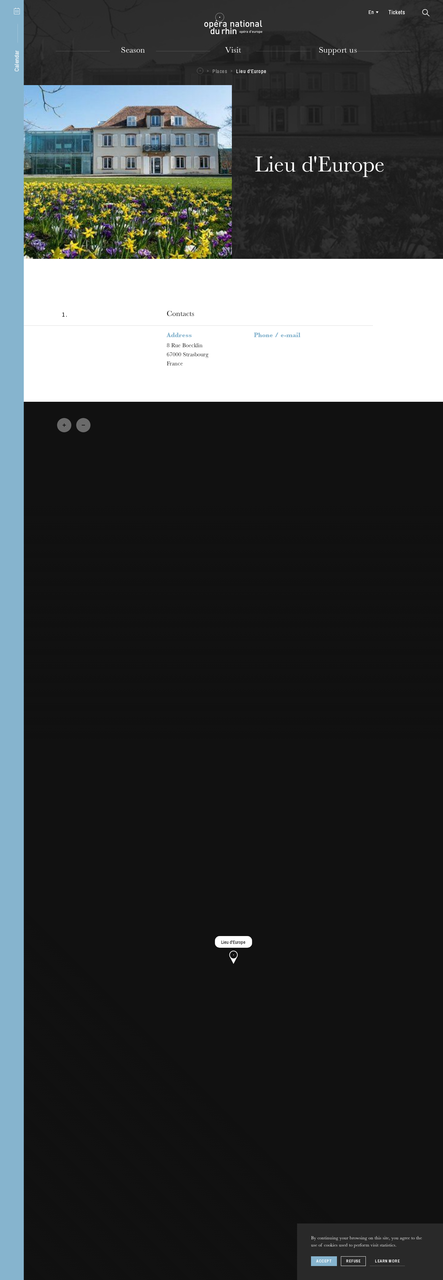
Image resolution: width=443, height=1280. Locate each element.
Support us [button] (338, 51)
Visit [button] (233, 51)
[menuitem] (371, 12)
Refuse (353, 1261)
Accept (324, 1261)
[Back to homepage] (233, 24)
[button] (426, 13)
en (371, 12)
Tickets (396, 12)
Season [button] (133, 51)
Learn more (387, 1261)
